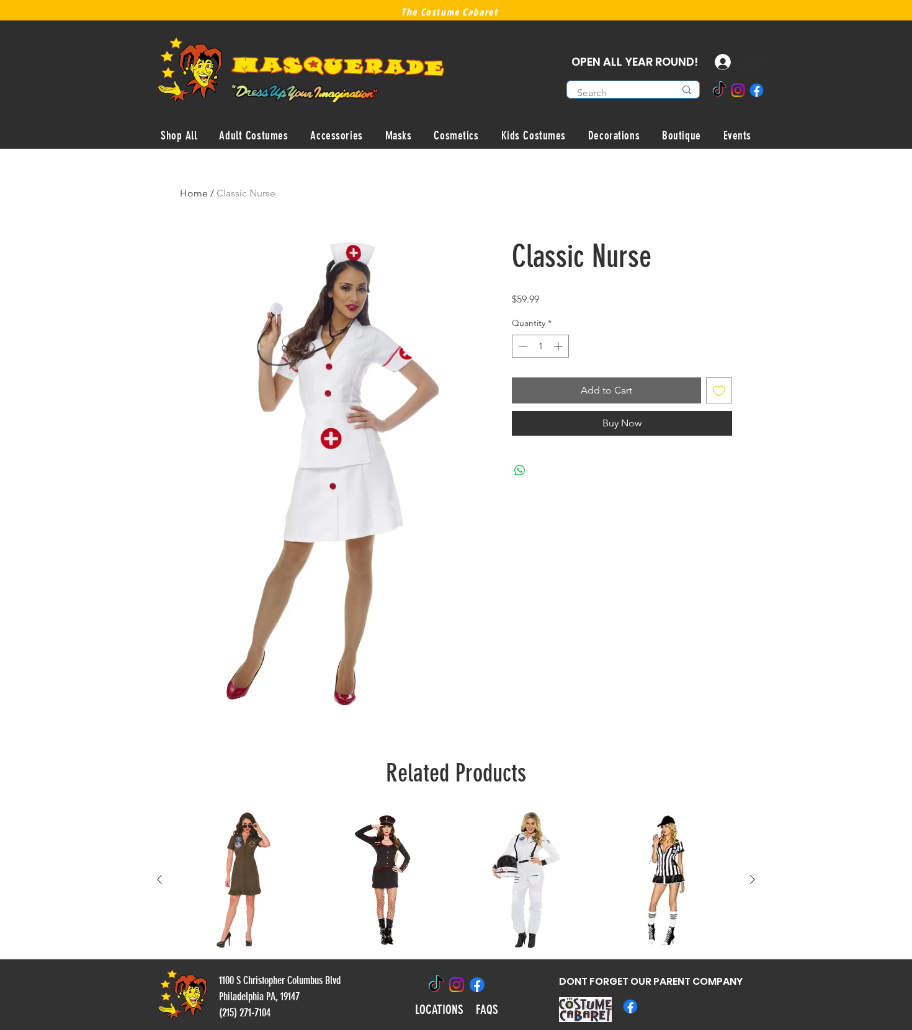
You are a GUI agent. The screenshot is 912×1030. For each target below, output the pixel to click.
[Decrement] (521, 346)
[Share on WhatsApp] (519, 470)
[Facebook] (757, 90)
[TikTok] (719, 90)
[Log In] (713, 62)
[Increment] (559, 346)
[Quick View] (245, 880)
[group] (456, 880)
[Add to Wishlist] (719, 390)
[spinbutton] (540, 346)
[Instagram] (738, 90)
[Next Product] (752, 879)
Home (194, 193)
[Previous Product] (159, 879)
